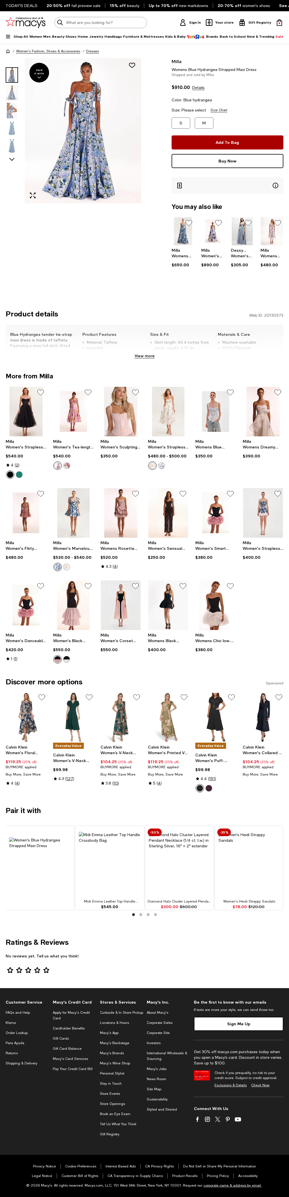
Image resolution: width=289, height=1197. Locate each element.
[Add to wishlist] (132, 65)
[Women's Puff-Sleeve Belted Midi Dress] (215, 717)
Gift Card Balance (67, 1049)
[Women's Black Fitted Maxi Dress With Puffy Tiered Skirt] (73, 605)
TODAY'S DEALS (22, 5)
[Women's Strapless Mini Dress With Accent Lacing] (263, 513)
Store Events (110, 1094)
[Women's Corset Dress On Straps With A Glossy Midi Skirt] (120, 605)
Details (198, 87)
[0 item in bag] (279, 22)
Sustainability (157, 1099)
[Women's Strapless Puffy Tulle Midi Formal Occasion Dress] (26, 411)
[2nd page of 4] (140, 914)
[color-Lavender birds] (161, 465)
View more (145, 355)
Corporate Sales (159, 1023)
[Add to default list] (188, 223)
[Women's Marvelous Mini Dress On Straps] (73, 513)
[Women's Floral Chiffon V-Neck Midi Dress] (26, 717)
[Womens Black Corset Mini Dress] (168, 605)
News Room (156, 1079)
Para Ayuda (15, 1043)
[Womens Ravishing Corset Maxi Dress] (183, 231)
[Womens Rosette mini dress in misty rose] (120, 513)
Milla (176, 61)
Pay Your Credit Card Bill (73, 1069)
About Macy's (157, 1013)
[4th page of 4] (155, 914)
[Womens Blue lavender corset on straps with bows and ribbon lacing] (215, 411)
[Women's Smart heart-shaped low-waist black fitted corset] (215, 513)
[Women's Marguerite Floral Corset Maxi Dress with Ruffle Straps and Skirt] (242, 231)
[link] (183, 257)
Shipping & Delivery (21, 1063)
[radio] (10, 474)
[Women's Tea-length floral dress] (73, 411)
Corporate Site (158, 1033)
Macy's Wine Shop (115, 1063)
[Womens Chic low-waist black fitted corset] (215, 605)
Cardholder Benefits (69, 1028)
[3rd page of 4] (148, 914)
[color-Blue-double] (57, 567)
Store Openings (112, 1104)
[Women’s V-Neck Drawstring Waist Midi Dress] (120, 717)
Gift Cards (61, 1038)
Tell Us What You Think (118, 1124)
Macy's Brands (112, 1053)
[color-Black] (10, 474)
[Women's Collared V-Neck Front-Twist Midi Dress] (263, 717)
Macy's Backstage (114, 1043)
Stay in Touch (111, 1084)
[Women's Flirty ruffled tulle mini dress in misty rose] (26, 513)
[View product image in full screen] (32, 195)
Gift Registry (109, 1134)
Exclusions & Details (230, 1085)
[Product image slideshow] (83, 130)
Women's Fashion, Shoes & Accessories (48, 51)
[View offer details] (227, 185)
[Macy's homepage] (8, 51)
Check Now (260, 1085)
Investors (154, 1043)
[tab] (12, 75)
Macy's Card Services (70, 1059)
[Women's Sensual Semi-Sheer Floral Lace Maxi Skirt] (168, 513)
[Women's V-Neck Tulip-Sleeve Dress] (73, 717)
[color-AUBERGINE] (208, 788)
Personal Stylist (112, 1073)
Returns (12, 1053)
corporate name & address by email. (232, 1185)
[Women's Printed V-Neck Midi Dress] (168, 717)
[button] (73, 130)
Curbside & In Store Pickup (121, 1013)
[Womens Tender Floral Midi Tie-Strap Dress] (271, 231)
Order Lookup (17, 1033)
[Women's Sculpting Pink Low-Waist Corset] (120, 411)
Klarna (11, 1023)
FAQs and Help (18, 1013)
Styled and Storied (162, 1109)
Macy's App (109, 1033)
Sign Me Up (238, 1023)
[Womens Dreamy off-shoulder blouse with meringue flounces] (263, 411)
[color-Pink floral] (57, 465)
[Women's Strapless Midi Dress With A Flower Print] (168, 411)
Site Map (154, 1089)
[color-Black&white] (66, 659)
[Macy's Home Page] (25, 22)
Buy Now (227, 160)
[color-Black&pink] (57, 659)
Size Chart (219, 110)
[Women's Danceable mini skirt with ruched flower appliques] (26, 605)
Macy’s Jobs (157, 1069)
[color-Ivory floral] (66, 465)
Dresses (92, 51)
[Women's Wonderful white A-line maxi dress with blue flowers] (212, 231)
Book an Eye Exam (115, 1114)
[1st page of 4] (133, 914)
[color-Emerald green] (19, 474)
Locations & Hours (114, 1023)
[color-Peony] (152, 465)
